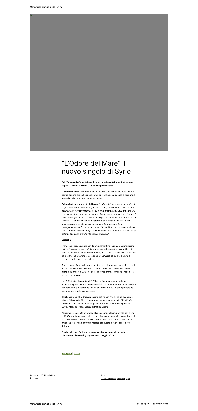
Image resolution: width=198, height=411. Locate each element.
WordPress (162, 404)
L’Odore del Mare (108, 378)
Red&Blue (121, 378)
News (53, 375)
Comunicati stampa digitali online (46, 7)
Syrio (128, 378)
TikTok (77, 353)
